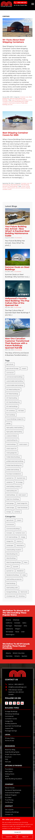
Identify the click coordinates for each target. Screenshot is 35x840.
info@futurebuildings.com (17, 687)
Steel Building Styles (12, 752)
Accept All (17, 832)
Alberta (8, 653)
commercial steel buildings (14, 377)
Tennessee (9, 632)
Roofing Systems (11, 723)
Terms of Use (9, 740)
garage (8, 423)
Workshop (22, 596)
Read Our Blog (10, 749)
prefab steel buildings (12, 469)
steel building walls (12, 587)
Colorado (17, 623)
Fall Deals (21, 410)
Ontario (17, 656)
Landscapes (9, 545)
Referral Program (11, 795)
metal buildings (11, 444)
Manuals (8, 762)
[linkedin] (22, 703)
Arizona (8, 620)
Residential (20, 571)
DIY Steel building (11, 398)
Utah (23, 632)
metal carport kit (11, 448)
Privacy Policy (9, 738)
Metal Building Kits (15, 184)
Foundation (9, 769)
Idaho (24, 623)
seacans (23, 187)
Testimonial (23, 592)
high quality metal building (14, 427)
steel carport (22, 495)
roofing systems (11, 187)
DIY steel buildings (12, 406)
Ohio (25, 626)
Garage (23, 537)
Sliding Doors (9, 774)
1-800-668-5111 (19, 684)
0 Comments (18, 237)
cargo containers (16, 100)
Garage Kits (9, 541)
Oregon (17, 629)
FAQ (6, 759)
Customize (9, 836)
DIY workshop (10, 410)
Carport (19, 520)
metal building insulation (13, 549)
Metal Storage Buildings (16, 98)
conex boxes (24, 100)
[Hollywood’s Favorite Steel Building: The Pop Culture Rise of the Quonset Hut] (17, 288)
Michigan (9, 626)
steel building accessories (14, 579)
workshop (17, 512)
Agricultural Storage (12, 368)
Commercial (10, 524)
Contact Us (9, 814)
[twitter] (10, 703)
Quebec (24, 656)
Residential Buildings (12, 575)
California (9, 623)
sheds (24, 575)
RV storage (19, 482)
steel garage (10, 503)
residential (9, 482)
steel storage (10, 507)
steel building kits (11, 490)
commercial (10, 372)
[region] (17, 828)
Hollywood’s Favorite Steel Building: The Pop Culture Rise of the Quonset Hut (17, 301)
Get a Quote (9, 809)
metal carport (23, 444)
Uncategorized (10, 596)
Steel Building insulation (13, 779)
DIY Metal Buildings (12, 393)
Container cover (24, 97)
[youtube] (18, 703)
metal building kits (12, 440)
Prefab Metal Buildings (13, 457)
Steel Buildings (13, 186)
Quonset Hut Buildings (13, 726)
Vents (7, 776)
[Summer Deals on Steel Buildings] (17, 257)
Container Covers (7, 101)
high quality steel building (14, 431)
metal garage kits (11, 453)
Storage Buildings (11, 592)
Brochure (8, 757)
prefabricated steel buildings (14, 461)
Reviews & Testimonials (13, 790)
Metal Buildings (25, 184)
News (25, 562)
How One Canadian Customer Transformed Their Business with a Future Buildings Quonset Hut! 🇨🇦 (17, 343)
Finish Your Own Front (12, 754)
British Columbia (18, 653)
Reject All (25, 836)
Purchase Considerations (13, 474)
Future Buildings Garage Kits (15, 419)
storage (8, 512)
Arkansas (16, 620)
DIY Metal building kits (13, 389)
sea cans (10, 104)
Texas (17, 632)
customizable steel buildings (14, 385)
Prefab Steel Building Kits (14, 465)
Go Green (8, 797)
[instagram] (14, 703)
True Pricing (9, 800)
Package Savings (11, 731)
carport (24, 368)
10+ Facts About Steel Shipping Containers (13, 41)
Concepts (9, 533)
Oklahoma (9, 629)
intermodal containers (14, 103)
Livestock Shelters (11, 436)
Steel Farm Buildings (12, 499)
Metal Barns (20, 545)
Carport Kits (9, 728)
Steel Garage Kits (22, 503)
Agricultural (9, 520)
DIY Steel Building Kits (18, 101)
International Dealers (12, 792)
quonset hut (6, 186)
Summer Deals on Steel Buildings (17, 268)
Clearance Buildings (12, 812)
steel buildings (10, 495)
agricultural (9, 364)
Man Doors (8, 771)
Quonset (15, 566)
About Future (9, 788)
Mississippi (18, 626)
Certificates (9, 802)
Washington (10, 634)
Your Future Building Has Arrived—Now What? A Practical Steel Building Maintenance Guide (17, 231)
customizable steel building (14, 381)
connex (30, 100)
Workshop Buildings (12, 714)
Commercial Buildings (13, 528)
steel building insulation (13, 486)
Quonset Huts (21, 478)
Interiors (19, 541)
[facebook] (6, 703)
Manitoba (9, 656)
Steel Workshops (22, 507)
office (8, 566)
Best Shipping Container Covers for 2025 (15, 134)
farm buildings (10, 415)
